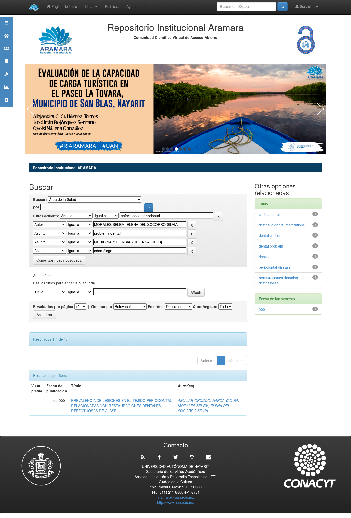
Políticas (112, 6)
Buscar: (40, 199)
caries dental (269, 214)
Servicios (307, 6)
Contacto (6, 106)
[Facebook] (159, 457)
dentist (265, 256)
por (36, 206)
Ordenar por (101, 306)
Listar (90, 6)
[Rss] (142, 457)
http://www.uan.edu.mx (175, 502)
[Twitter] (175, 457)
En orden (156, 306)
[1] (163, 149)
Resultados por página (53, 306)
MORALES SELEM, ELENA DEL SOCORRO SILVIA (204, 408)
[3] (171, 149)
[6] (185, 149)
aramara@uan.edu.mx (175, 497)
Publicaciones (6, 67)
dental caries (270, 235)
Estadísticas (6, 93)
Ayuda (131, 6)
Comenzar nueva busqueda (59, 260)
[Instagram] (192, 457)
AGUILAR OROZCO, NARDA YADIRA (208, 400)
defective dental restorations (282, 224)
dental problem (272, 246)
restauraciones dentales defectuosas (278, 280)
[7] (189, 149)
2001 (263, 309)
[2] (167, 149)
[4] (176, 149)
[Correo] (208, 457)
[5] (180, 149)
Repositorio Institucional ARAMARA (64, 167)
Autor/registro (205, 306)
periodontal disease (276, 267)
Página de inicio (63, 6)
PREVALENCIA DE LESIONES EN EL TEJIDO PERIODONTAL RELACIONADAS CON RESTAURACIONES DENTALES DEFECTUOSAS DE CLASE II (121, 405)
